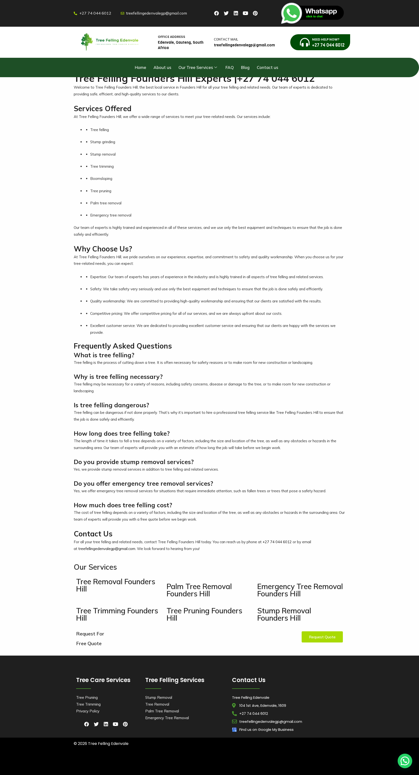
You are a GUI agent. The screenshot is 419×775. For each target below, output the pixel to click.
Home (140, 67)
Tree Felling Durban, (115, 761)
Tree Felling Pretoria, (190, 765)
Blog (245, 67)
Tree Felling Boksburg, (273, 761)
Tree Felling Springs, (265, 765)
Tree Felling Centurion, (300, 761)
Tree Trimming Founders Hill (117, 614)
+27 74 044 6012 (277, 542)
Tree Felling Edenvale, (325, 761)
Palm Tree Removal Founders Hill (199, 590)
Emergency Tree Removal (167, 718)
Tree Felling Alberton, (199, 761)
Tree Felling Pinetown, (225, 761)
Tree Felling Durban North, (143, 761)
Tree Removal (157, 704)
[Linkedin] (236, 13)
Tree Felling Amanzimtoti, (88, 761)
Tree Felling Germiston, (108, 765)
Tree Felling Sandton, (241, 765)
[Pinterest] (255, 13)
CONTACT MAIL (226, 39)
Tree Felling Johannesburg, (137, 765)
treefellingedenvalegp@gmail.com (106, 548)
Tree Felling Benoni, (249, 761)
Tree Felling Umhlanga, (172, 761)
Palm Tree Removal (162, 711)
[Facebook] (216, 13)
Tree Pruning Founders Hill (204, 614)
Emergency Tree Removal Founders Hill (300, 590)
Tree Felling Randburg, (215, 765)
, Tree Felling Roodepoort (321, 765)
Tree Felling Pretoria (131, 770)
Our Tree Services (195, 67)
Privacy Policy (87, 711)
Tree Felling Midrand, (165, 765)
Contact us (267, 67)
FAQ (230, 67)
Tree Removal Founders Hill (115, 585)
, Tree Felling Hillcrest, (107, 770)
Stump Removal (158, 697)
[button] (322, 636)
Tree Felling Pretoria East (292, 765)
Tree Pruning (87, 697)
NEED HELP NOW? (325, 39)
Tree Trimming (88, 704)
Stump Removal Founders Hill (284, 614)
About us (162, 67)
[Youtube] (245, 13)
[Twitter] (226, 13)
